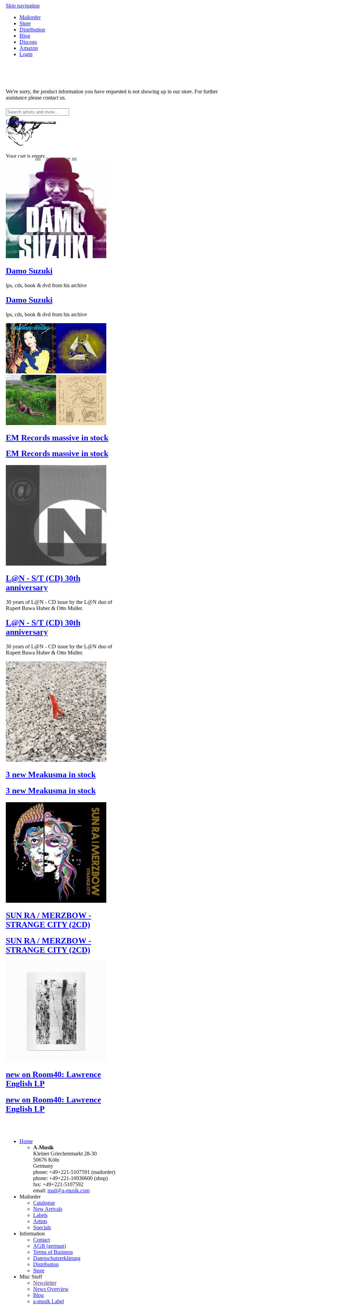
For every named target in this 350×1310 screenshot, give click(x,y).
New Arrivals (47, 1209)
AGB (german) (49, 1246)
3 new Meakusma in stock (51, 774)
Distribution (32, 29)
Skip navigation (23, 6)
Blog (24, 36)
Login (25, 54)
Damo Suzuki (29, 270)
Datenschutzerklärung (56, 1258)
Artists (40, 1221)
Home (26, 1141)
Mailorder (30, 17)
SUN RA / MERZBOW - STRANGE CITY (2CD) (48, 920)
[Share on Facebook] (8, 80)
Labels (40, 1215)
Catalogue (44, 1203)
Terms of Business (53, 1252)
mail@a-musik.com (69, 1190)
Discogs (28, 42)
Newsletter (44, 1283)
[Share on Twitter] (15, 80)
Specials (42, 1227)
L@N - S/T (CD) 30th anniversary (43, 583)
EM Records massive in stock (57, 437)
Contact (41, 1240)
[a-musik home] (105, 105)
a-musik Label (48, 1301)
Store (25, 23)
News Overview (51, 1289)
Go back (15, 121)
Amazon (28, 48)
